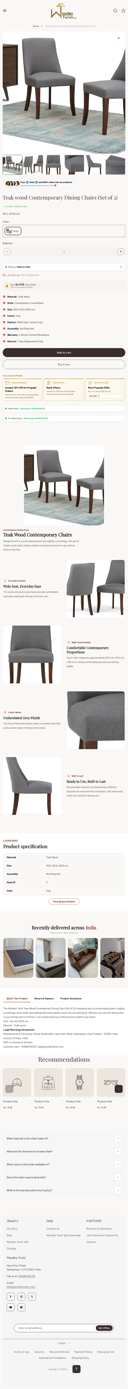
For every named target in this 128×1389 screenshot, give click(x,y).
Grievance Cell (105, 1351)
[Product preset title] (17, 1082)
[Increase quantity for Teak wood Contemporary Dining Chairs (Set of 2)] (121, 251)
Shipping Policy (80, 1357)
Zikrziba (11, 1248)
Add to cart (64, 352)
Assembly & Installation (52, 1357)
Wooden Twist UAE (18, 1241)
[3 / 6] (54, 165)
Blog (9, 1235)
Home (36, 26)
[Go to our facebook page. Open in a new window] (11, 1297)
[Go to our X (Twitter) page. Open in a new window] (32, 1297)
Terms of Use (21, 1351)
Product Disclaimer (71, 998)
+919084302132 (26, 1276)
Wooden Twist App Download (63, 1235)
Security (39, 1351)
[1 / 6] (12, 165)
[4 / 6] (74, 165)
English (62, 1343)
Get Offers (104, 1328)
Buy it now (64, 364)
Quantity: (8, 243)
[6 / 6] (115, 165)
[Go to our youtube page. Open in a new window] (11, 1307)
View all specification (64, 901)
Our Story (12, 1228)
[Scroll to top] (76, 1369)
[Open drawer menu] (4, 10)
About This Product (17, 998)
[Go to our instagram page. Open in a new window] (21, 1297)
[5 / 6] (95, 165)
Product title (10, 1101)
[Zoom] (119, 38)
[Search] (115, 10)
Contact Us (52, 1228)
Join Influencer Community (102, 1235)
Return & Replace (44, 998)
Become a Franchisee (99, 1228)
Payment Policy (83, 1351)
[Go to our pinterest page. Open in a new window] (21, 1307)
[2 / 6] (33, 165)
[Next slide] (119, 1089)
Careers (91, 1241)
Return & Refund (59, 1351)
